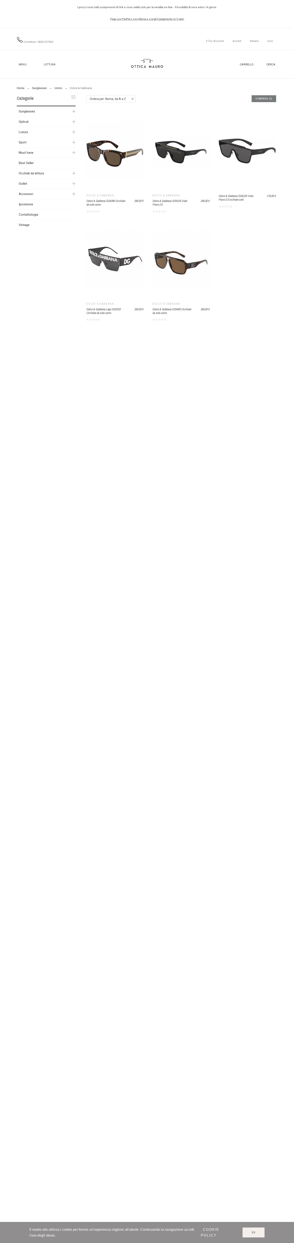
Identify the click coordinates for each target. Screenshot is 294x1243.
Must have (26, 153)
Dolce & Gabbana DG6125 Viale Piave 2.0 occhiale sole (235, 197)
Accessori (26, 194)
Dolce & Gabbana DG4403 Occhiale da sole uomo (171, 311)
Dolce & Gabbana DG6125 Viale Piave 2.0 (169, 202)
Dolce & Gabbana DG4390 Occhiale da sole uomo (105, 202)
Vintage (24, 225)
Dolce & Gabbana (100, 195)
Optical (23, 122)
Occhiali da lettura (31, 173)
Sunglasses (27, 111)
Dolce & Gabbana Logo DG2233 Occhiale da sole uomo (103, 311)
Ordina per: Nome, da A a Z (108, 99)
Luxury (23, 132)
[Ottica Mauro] (147, 64)
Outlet (23, 184)
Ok (254, 1232)
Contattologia (28, 215)
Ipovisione (26, 204)
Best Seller (26, 163)
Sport (22, 142)
